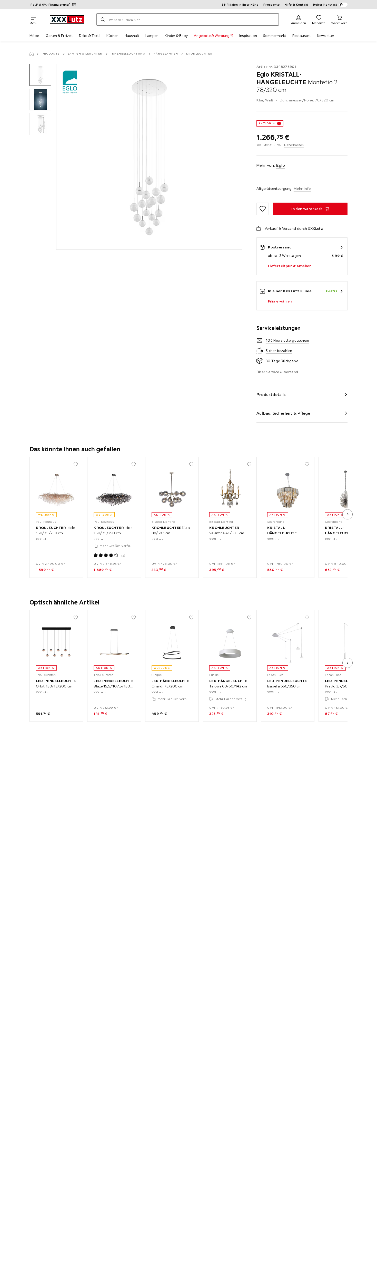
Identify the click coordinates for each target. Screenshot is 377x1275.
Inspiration (248, 35)
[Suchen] (103, 19)
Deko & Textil (89, 35)
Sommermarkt (274, 35)
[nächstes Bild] (347, 514)
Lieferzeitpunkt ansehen (289, 266)
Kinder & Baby (176, 35)
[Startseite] (31, 54)
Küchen (112, 35)
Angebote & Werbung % (213, 35)
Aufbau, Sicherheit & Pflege (283, 413)
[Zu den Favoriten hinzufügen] (262, 209)
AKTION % (267, 123)
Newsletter (325, 35)
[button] (40, 75)
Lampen (151, 35)
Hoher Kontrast (325, 4)
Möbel (34, 35)
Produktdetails (271, 394)
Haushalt (132, 35)
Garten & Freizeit (59, 35)
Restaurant (301, 35)
